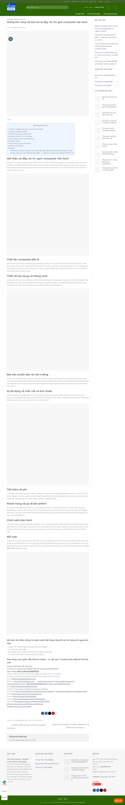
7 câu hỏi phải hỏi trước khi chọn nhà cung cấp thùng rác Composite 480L (106, 46)
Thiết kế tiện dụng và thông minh (19, 134)
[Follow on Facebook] (111, 1)
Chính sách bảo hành (15, 146)
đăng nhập (20, 740)
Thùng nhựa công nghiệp (104, 82)
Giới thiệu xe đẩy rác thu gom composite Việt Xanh (25, 129)
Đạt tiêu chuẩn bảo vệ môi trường (20, 136)
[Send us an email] (113, 1)
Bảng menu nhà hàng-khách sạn (105, 76)
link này (40, 720)
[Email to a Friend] (49, 713)
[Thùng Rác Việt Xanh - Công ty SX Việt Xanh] (15, 7)
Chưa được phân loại (13, 19)
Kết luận (11, 148)
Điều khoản (75, 1)
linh (23, 27)
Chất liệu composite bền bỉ (17, 132)
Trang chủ (67, 1)
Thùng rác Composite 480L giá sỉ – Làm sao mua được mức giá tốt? (106, 54)
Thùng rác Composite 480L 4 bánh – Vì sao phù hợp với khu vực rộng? (105, 37)
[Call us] (115, 1)
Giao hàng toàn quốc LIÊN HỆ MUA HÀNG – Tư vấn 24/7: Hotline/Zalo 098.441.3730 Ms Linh (41, 153)
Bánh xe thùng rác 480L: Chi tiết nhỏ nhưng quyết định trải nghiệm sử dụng (106, 28)
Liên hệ (107, 1)
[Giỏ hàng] (115, 7)
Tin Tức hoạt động (93, 14)
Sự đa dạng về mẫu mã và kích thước (21, 139)
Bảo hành (93, 1)
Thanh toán (84, 1)
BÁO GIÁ (118, 801)
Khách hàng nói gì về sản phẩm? (19, 143)
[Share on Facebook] (42, 713)
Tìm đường (4, 784)
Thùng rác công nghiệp (103, 85)
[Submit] (66, 7)
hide (46, 125)
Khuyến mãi (80, 14)
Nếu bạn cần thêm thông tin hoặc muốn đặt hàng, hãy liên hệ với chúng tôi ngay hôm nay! (41, 151)
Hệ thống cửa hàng (110, 14)
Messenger (4, 797)
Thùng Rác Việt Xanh (107, 777)
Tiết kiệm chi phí (14, 141)
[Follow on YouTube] (117, 1)
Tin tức (100, 1)
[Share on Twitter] (46, 713)
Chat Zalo (4, 791)
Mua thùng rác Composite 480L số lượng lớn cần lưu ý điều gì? (106, 62)
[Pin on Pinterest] (53, 713)
